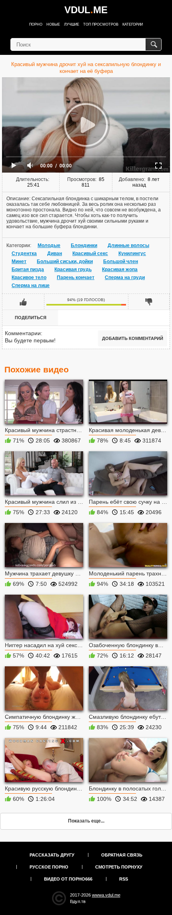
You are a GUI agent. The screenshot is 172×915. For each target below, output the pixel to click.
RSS (123, 879)
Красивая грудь (73, 269)
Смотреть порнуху (118, 867)
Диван (54, 253)
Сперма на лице (31, 285)
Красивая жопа (120, 269)
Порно (35, 24)
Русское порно (49, 867)
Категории (132, 24)
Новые (53, 24)
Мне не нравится (149, 301)
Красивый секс (90, 253)
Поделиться (30, 317)
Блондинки (84, 245)
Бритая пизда (28, 269)
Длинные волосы (128, 245)
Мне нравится (23, 301)
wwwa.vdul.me (106, 895)
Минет (19, 261)
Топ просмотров (100, 24)
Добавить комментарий (132, 338)
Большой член (120, 261)
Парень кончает (75, 277)
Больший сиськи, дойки (65, 261)
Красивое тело (29, 277)
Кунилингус (132, 253)
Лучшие (71, 24)
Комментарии (23, 333)
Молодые (49, 245)
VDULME (86, 9)
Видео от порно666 (68, 879)
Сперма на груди (125, 277)
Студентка (24, 253)
